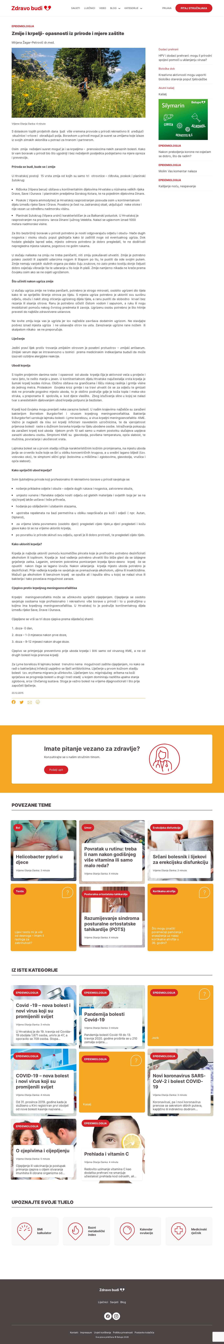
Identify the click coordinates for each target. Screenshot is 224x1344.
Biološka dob (167, 68)
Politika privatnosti (123, 1332)
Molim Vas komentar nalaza (178, 171)
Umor (88, 827)
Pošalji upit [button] (56, 770)
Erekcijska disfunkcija (166, 827)
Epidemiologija (23, 26)
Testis (20, 891)
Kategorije (131, 8)
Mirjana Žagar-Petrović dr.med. (33, 42)
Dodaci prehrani (168, 49)
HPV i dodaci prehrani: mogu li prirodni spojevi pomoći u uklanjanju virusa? (185, 57)
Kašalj (163, 94)
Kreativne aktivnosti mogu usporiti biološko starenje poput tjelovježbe (183, 77)
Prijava (166, 8)
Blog (113, 8)
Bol (18, 827)
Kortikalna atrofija (164, 891)
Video (102, 8)
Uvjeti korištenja (102, 1332)
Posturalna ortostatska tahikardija (105, 894)
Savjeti (75, 8)
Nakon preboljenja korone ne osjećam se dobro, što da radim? (185, 154)
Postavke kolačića (144, 1332)
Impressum (86, 1332)
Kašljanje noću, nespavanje (177, 186)
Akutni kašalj (166, 88)
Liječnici (89, 8)
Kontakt (74, 1332)
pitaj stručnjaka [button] (194, 8)
